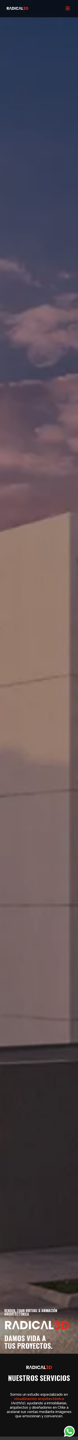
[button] (68, 9)
